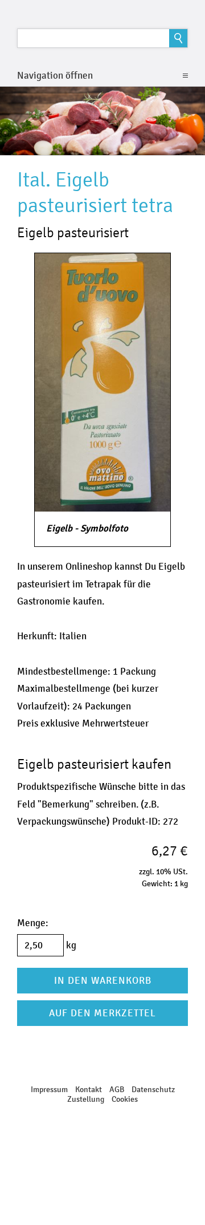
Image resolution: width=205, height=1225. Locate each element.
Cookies (125, 1099)
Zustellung (85, 1099)
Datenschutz (153, 1089)
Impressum (49, 1089)
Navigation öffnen (55, 76)
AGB (116, 1089)
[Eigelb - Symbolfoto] (102, 382)
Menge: (32, 923)
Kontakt (88, 1089)
